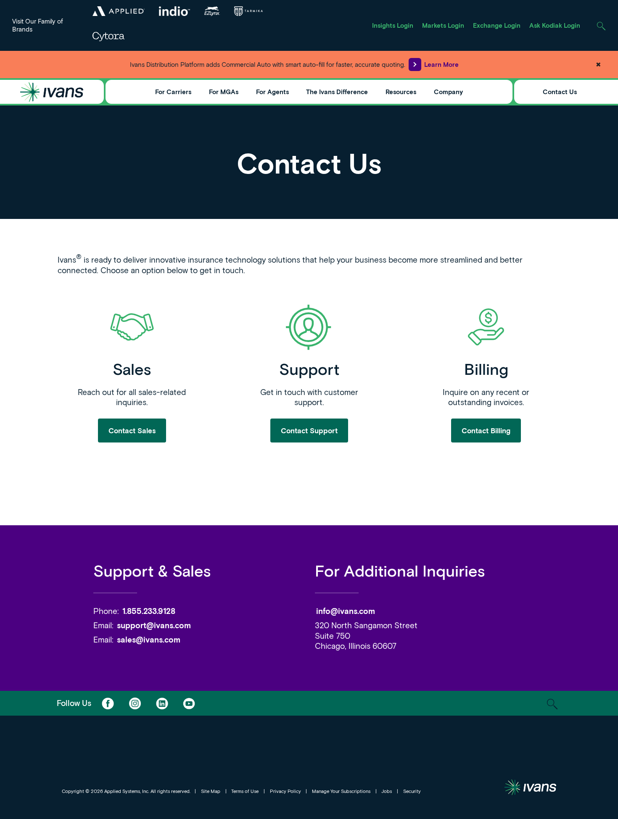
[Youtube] (189, 703)
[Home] (51, 92)
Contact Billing (486, 430)
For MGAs (223, 91)
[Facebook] (107, 703)
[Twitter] (134, 703)
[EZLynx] (212, 11)
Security (412, 791)
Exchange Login (496, 25)
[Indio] (174, 11)
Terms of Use (245, 791)
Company (448, 91)
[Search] (601, 25)
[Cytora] (108, 36)
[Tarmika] (248, 11)
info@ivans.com (345, 611)
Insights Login (392, 25)
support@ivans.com (154, 625)
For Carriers (173, 91)
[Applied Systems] (118, 11)
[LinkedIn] (161, 703)
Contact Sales (132, 430)
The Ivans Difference (337, 91)
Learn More (441, 64)
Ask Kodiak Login (554, 25)
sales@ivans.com (148, 639)
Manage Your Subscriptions (341, 791)
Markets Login (443, 25)
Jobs (386, 791)
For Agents (272, 91)
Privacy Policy (285, 791)
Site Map (210, 791)
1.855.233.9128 (148, 611)
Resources (401, 91)
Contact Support (309, 430)
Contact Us (560, 91)
